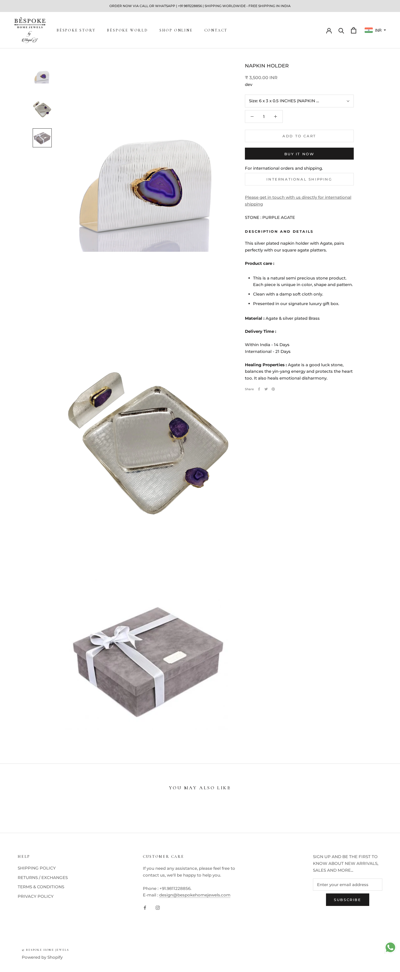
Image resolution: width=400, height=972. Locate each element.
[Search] (341, 30)
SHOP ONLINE (176, 30)
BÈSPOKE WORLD (127, 30)
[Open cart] (353, 30)
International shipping (299, 179)
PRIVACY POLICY (36, 896)
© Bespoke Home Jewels (45, 950)
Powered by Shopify (42, 957)
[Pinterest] (273, 389)
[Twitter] (266, 389)
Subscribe (347, 900)
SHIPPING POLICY (37, 868)
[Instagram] (158, 907)
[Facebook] (259, 389)
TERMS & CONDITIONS (41, 886)
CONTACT (216, 30)
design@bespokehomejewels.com (194, 895)
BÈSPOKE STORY (76, 30)
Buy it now (299, 154)
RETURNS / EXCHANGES (43, 877)
